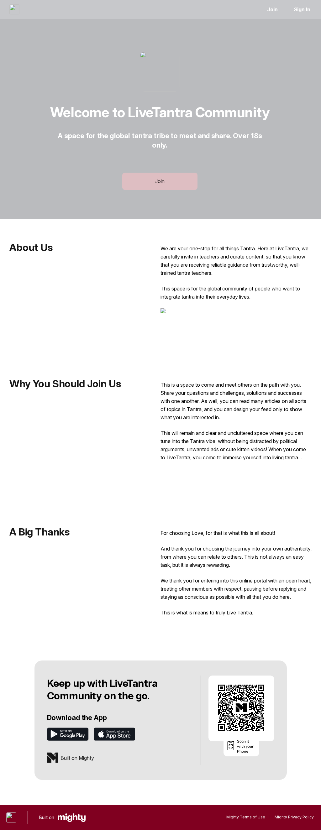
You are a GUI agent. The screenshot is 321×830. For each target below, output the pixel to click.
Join (272, 9)
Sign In (302, 9)
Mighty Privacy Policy (294, 817)
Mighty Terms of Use (245, 817)
